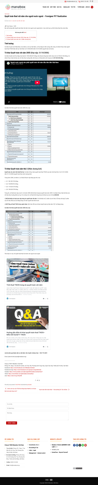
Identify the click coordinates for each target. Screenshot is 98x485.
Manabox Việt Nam (53, 483)
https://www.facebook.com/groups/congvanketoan (27, 369)
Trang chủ (45, 7)
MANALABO (66, 7)
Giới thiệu (53, 7)
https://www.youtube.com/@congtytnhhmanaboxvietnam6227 (26, 371)
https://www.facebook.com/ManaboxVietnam (22, 367)
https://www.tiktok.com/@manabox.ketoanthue (21, 373)
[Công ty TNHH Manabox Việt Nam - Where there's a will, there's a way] (15, 7)
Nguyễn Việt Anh (21, 20)
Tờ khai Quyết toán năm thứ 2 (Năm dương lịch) (18, 39)
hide (25, 32)
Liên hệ (87, 7)
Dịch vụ (59, 7)
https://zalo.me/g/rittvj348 (15, 375)
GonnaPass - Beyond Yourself (60, 452)
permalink (29, 384)
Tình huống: (9, 35)
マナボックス (55, 449)
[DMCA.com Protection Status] (77, 468)
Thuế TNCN (18, 384)
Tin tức (73, 7)
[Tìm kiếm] (92, 7)
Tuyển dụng (80, 7)
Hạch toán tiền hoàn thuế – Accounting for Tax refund (53, 389)
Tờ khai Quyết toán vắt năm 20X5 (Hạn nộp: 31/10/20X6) (20, 37)
